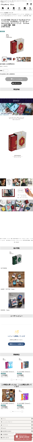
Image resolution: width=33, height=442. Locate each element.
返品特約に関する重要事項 (8, 74)
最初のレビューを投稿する (16, 344)
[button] (13, 9)
